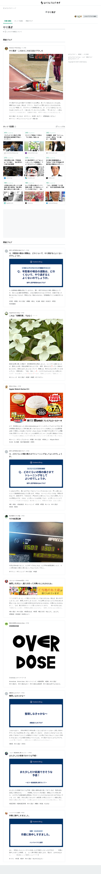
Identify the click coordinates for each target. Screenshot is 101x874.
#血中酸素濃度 (24, 442)
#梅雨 (32, 377)
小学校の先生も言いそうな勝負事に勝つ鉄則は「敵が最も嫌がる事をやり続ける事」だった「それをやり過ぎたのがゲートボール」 (13, 187)
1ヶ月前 (24, 47)
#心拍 (11, 442)
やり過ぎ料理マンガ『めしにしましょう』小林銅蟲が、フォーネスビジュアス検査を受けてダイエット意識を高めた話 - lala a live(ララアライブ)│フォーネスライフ (34, 162)
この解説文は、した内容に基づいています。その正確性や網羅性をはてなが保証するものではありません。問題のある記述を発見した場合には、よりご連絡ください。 (12, 32)
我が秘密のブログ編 (14, 515)
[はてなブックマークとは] (15, 126)
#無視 (16, 507)
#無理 (35, 611)
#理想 (42, 504)
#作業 (17, 858)
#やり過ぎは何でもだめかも (51, 684)
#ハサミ (11, 858)
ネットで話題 (18, 21)
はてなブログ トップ (10, 8)
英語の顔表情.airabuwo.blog (16, 623)
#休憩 (11, 507)
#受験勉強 (46, 116)
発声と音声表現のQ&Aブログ (17, 250)
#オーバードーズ (31, 681)
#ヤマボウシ (39, 377)
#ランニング (21, 571)
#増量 (32, 439)
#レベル (47, 504)
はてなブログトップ (73, 59)
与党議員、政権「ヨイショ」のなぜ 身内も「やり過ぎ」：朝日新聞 (55, 137)
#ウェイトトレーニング (24, 118)
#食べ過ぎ (12, 611)
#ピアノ (39, 116)
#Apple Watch (54, 439)
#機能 (28, 301)
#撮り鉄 (35, 118)
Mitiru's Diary (12, 386)
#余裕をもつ (25, 614)
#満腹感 (11, 614)
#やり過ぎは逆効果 (36, 684)
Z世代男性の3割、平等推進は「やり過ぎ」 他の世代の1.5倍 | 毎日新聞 (13, 162)
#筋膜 (27, 377)
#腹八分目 (41, 611)
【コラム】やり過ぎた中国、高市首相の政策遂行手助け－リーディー (13, 137)
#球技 (54, 301)
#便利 (32, 442)
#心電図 (16, 442)
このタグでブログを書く (90, 16)
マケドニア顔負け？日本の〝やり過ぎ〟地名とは (33, 136)
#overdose (12, 681)
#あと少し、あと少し (52, 611)
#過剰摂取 (40, 681)
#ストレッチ (13, 377)
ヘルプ (83, 57)
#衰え (33, 301)
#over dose (21, 681)
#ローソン (12, 439)
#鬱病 (36, 803)
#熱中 (22, 858)
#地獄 (35, 571)
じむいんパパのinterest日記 (16, 580)
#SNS (23, 744)
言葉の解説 (7, 21)
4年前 (22, 693)
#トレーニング (29, 504)
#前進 (41, 803)
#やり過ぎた (13, 684)
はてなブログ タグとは (74, 57)
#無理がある (28, 611)
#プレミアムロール (23, 439)
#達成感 (17, 614)
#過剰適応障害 (21, 803)
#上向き (46, 803)
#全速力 (48, 301)
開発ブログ (89, 57)
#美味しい (45, 439)
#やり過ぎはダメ (23, 684)
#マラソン (27, 116)
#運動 (16, 301)
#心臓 (38, 301)
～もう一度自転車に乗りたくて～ (18, 752)
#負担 (43, 301)
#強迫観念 (20, 504)
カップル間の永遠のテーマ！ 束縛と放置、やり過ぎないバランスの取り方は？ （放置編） (34, 187)
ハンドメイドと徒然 (14, 812)
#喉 (10, 504)
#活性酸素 (12, 304)
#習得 (37, 504)
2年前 (22, 312)
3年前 (27, 451)
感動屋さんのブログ (14, 693)
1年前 (27, 250)
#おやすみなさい (38, 858)
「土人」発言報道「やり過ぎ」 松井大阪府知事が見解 (55, 186)
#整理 (11, 744)
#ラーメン (12, 118)
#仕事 (34, 116)
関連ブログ (29, 21)
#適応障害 (12, 803)
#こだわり (20, 116)
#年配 (11, 301)
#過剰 (47, 681)
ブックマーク (8, 133)
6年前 (22, 812)
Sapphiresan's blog (14, 312)
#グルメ (53, 116)
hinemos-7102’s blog (15, 47)
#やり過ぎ (12, 116)
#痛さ (14, 504)
